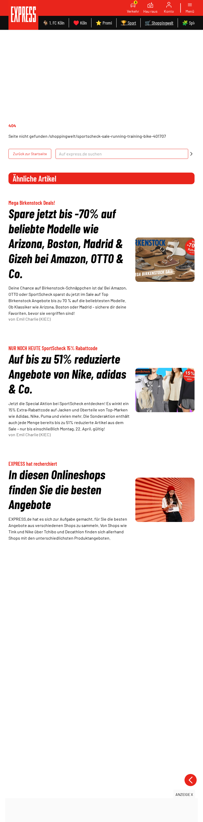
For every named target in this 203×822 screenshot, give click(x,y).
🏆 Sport (128, 23)
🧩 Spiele (190, 23)
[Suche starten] (191, 154)
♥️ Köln (80, 23)
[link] (23, 15)
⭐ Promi (104, 23)
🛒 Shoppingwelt (159, 23)
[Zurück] (190, 780)
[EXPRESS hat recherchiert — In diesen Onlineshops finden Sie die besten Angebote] (165, 500)
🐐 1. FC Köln (53, 23)
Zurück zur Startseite (30, 153)
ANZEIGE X (184, 794)
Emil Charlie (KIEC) (33, 318)
